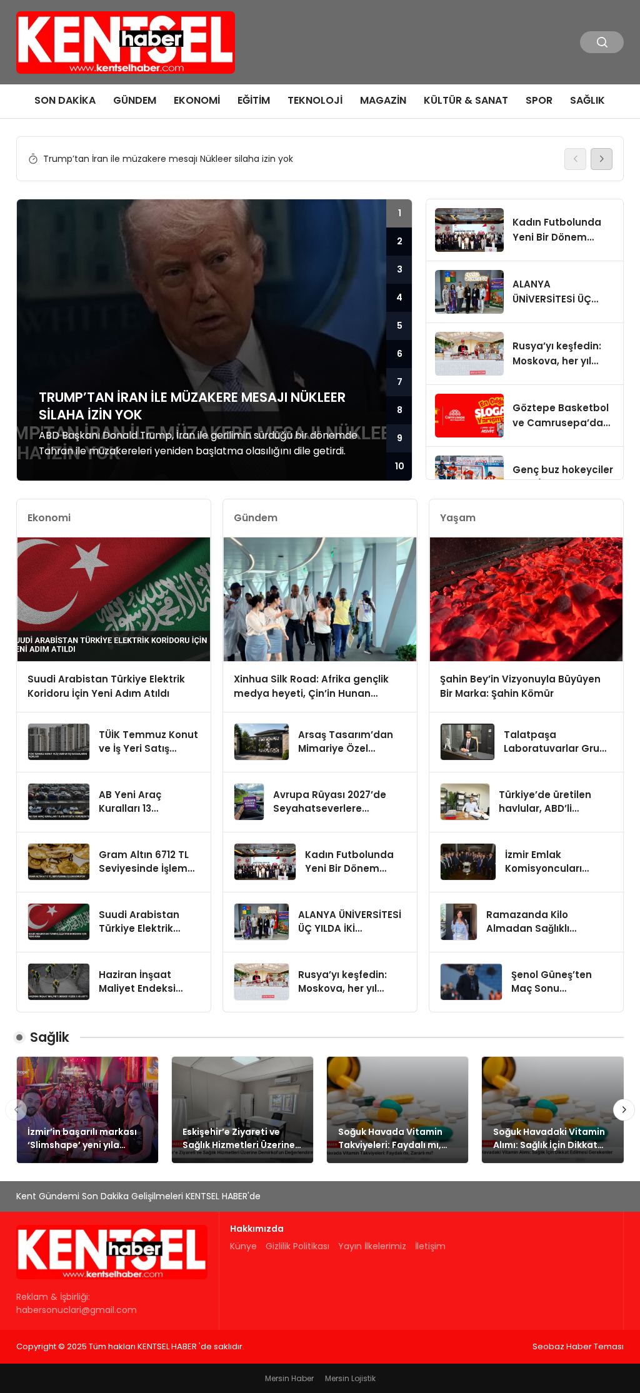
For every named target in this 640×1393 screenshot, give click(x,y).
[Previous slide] (575, 159)
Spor (539, 100)
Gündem (134, 100)
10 (399, 466)
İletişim (430, 1246)
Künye (243, 1246)
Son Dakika (65, 100)
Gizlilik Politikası (297, 1246)
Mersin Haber (289, 1378)
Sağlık (587, 100)
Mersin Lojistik (350, 1378)
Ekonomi (197, 100)
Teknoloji (315, 100)
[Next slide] (601, 159)
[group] (301, 159)
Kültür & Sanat (466, 100)
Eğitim (254, 100)
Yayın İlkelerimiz (372, 1246)
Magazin (383, 100)
